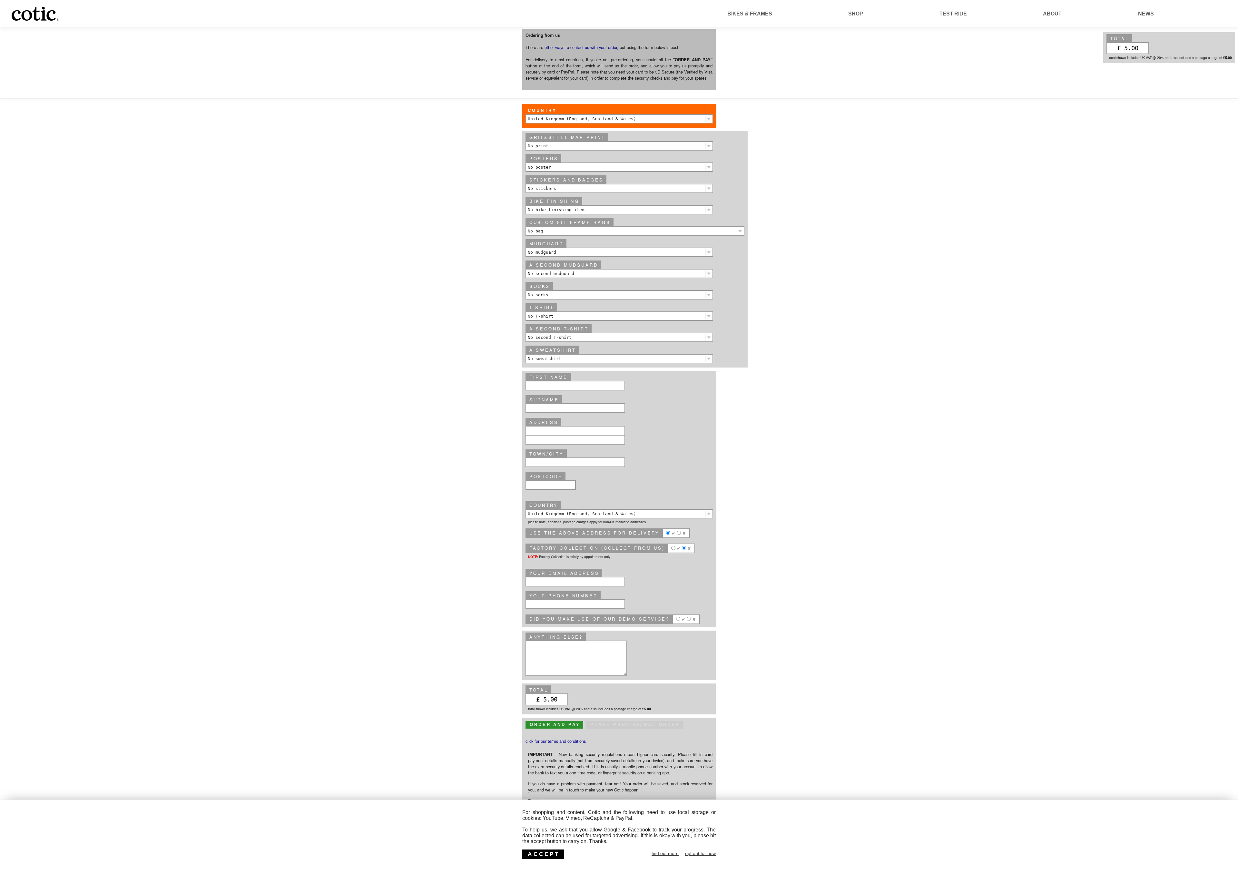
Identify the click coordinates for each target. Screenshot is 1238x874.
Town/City (546, 454)
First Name (548, 377)
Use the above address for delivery (594, 533)
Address (543, 422)
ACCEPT (544, 854)
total (1119, 38)
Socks (539, 286)
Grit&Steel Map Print (567, 137)
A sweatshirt (552, 350)
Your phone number (563, 596)
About (1052, 13)
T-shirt (541, 307)
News (1146, 13)
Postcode (546, 476)
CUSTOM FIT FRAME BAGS (570, 222)
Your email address (564, 573)
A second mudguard (563, 265)
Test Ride (953, 13)
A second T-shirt (559, 329)
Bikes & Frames (749, 13)
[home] (72, 20)
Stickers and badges (566, 180)
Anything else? (556, 637)
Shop (855, 13)
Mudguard (546, 244)
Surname (544, 400)
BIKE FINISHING (554, 201)
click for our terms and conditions (556, 741)
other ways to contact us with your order (581, 47)
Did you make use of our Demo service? (599, 619)
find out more (665, 853)
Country (542, 110)
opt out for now (700, 853)
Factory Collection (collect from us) (597, 548)
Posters (543, 158)
